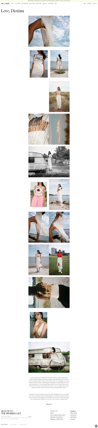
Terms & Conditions (56, 419)
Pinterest (73, 417)
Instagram (73, 413)
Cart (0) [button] (95, 3)
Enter (29, 416)
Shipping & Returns (56, 417)
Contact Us (53, 411)
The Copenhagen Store (57, 415)
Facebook (73, 415)
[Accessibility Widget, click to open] (96, 426)
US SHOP (72, 419)
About (52, 413)
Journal (73, 411)
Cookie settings (23, 424)
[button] (17, 3)
